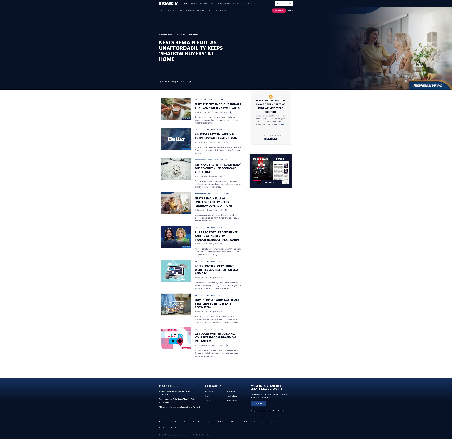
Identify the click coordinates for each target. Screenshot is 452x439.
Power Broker (224, 3)
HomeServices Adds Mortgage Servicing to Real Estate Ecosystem (217, 304)
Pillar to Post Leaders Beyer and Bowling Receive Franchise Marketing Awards (217, 236)
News (186, 3)
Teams (180, 10)
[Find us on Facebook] (159, 427)
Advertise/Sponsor (208, 422)
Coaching (200, 10)
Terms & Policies (245, 422)
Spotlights (209, 391)
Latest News (180, 35)
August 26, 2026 (178, 82)
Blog (167, 422)
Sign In (290, 10)
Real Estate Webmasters (201, 435)
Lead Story (193, 35)
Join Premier (278, 10)
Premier (194, 3)
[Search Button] (290, 3)
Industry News (165, 35)
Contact (196, 422)
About (161, 422)
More (248, 3)
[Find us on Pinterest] (171, 427)
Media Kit (220, 422)
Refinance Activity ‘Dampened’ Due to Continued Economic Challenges (218, 169)
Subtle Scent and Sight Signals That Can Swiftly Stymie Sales (218, 106)
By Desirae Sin (164, 82)
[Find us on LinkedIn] (175, 427)
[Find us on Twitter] (163, 427)
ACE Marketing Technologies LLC (265, 422)
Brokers (171, 10)
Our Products (176, 422)
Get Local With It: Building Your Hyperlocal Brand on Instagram (215, 338)
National (223, 160)
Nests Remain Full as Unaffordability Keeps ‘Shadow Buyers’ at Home (214, 202)
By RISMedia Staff (201, 176)
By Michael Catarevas (202, 112)
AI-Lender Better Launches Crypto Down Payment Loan (216, 136)
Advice (207, 400)
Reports (203, 3)
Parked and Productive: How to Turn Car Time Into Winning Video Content (270, 106)
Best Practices (208, 99)
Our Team (187, 422)
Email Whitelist (232, 422)
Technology (212, 10)
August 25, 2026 (216, 345)
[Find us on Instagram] (167, 427)
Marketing (190, 10)
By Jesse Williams (201, 142)
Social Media (232, 400)
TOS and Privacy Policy (279, 411)
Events (212, 3)
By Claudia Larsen (201, 345)
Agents (162, 10)
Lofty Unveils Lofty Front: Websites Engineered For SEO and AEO (216, 270)
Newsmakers (238, 3)
